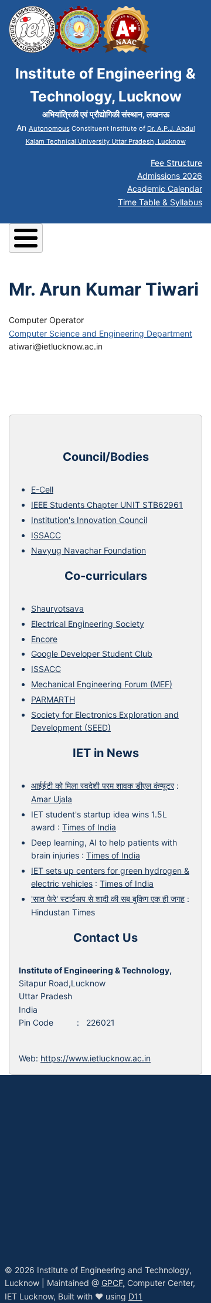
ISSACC (46, 535)
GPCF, (113, 1283)
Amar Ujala (51, 799)
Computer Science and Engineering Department (100, 333)
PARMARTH (53, 699)
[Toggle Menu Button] (26, 238)
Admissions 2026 (169, 176)
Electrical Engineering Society (87, 624)
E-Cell (42, 489)
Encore (44, 639)
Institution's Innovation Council (89, 520)
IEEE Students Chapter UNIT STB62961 (107, 505)
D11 (135, 1296)
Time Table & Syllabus (160, 202)
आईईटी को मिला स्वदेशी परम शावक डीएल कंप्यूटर (102, 785)
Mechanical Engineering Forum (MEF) (101, 684)
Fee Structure (176, 163)
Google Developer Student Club (91, 654)
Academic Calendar (164, 189)
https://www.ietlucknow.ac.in (95, 1058)
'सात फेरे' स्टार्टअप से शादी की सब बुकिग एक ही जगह (108, 899)
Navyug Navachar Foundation (88, 550)
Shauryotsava (57, 608)
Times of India (89, 827)
